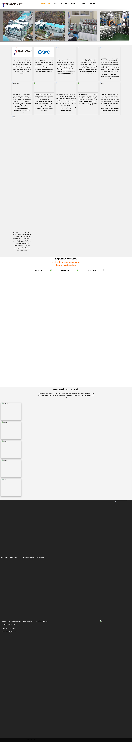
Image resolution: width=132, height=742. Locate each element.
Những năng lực (71, 3)
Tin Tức (84, 3)
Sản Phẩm (58, 3)
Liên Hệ (92, 3)
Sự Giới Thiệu (46, 3)
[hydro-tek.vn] (19, 3)
